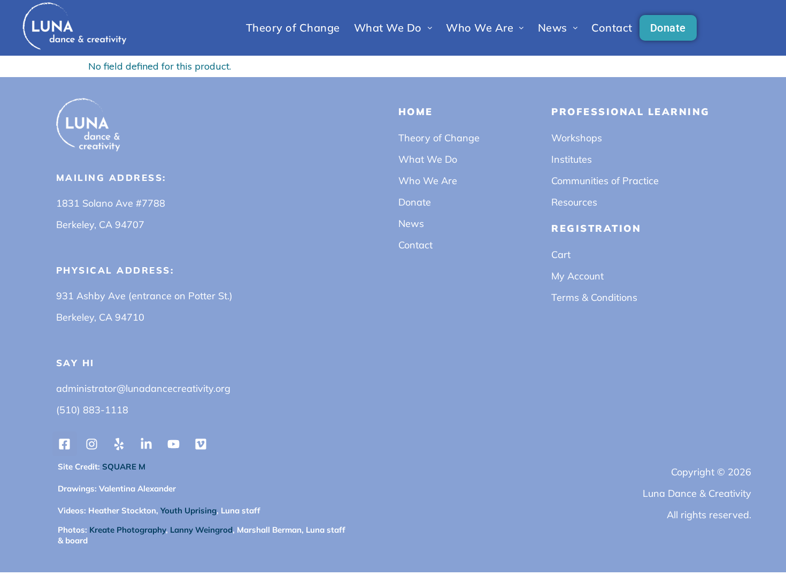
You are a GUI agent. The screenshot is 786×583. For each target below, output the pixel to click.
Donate (668, 27)
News (552, 27)
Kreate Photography (127, 530)
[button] (393, 27)
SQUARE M (122, 466)
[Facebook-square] (64, 443)
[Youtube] (173, 443)
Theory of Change (293, 27)
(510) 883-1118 (92, 410)
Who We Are (479, 27)
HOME (415, 111)
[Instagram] (92, 443)
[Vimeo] (201, 443)
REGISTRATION (596, 228)
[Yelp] (119, 443)
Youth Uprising (187, 510)
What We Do (388, 27)
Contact (612, 27)
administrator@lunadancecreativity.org (143, 388)
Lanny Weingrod (201, 530)
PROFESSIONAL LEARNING (630, 111)
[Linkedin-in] (146, 443)
